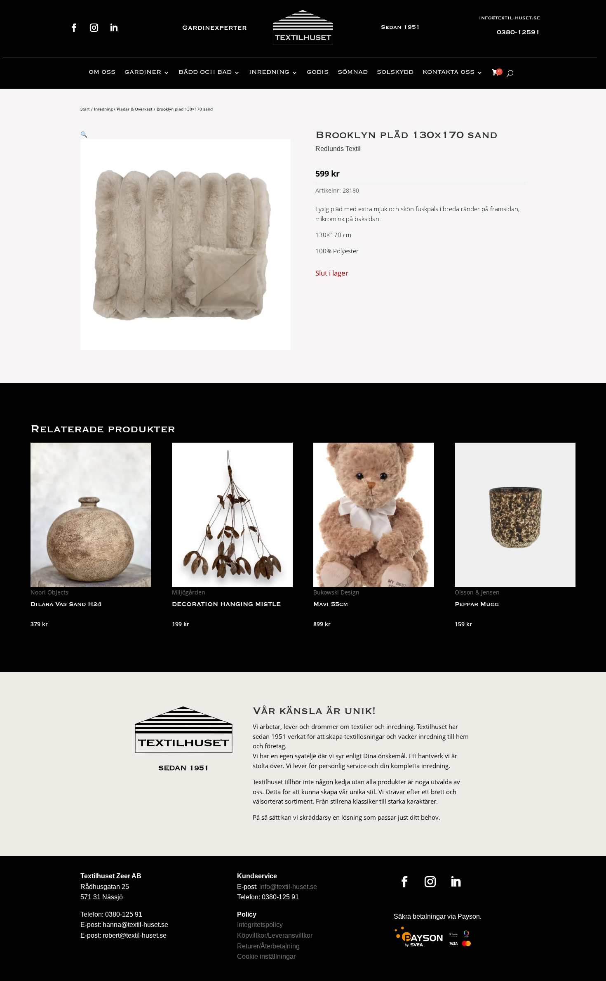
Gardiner (142, 72)
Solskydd (395, 72)
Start (85, 109)
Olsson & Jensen (477, 592)
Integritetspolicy (260, 924)
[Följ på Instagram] (94, 27)
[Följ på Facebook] (74, 27)
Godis (318, 72)
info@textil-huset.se (509, 18)
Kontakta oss (448, 72)
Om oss (102, 72)
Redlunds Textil (338, 148)
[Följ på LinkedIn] (114, 27)
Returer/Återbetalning (268, 946)
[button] (83, 134)
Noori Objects (49, 592)
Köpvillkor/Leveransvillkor (274, 935)
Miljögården (188, 592)
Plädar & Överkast (135, 109)
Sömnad (353, 72)
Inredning (269, 72)
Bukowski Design (336, 592)
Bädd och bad (205, 72)
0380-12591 (518, 32)
